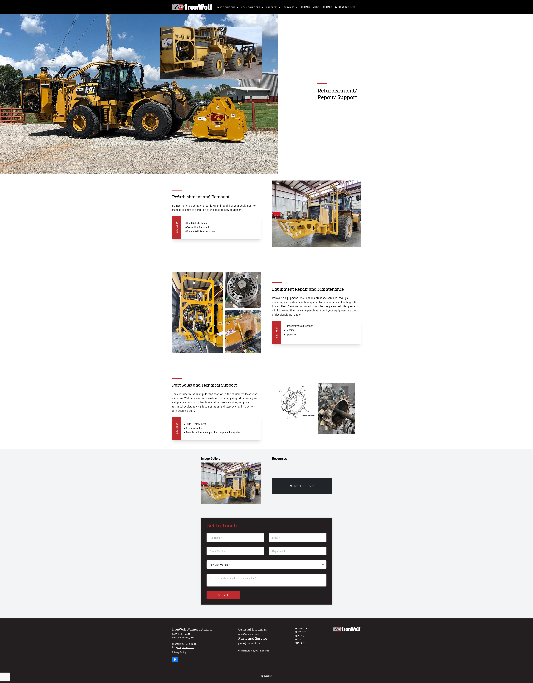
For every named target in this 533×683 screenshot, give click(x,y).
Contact (327, 7)
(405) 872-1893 (185, 647)
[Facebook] (175, 659)
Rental (299, 635)
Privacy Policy (179, 652)
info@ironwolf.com (249, 634)
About (316, 7)
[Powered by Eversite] (266, 676)
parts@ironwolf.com (249, 643)
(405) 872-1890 (346, 6)
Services (301, 632)
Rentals (305, 7)
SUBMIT (223, 595)
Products (301, 628)
